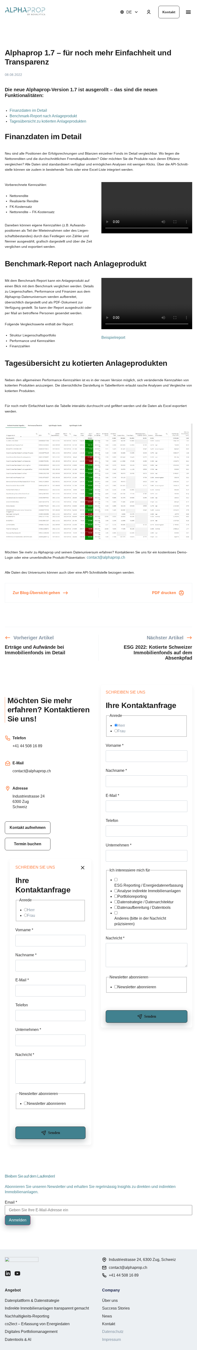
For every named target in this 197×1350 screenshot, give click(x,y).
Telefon (112, 821)
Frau (121, 731)
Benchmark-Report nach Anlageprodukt (43, 116)
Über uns (110, 1300)
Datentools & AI (18, 1339)
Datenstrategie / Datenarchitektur (145, 902)
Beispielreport (113, 337)
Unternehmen (118, 845)
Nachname (116, 770)
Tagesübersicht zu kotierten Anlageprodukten (48, 121)
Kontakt (108, 1324)
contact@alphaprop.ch (106, 557)
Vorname (114, 745)
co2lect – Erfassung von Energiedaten (37, 1324)
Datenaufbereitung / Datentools (144, 907)
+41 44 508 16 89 (27, 746)
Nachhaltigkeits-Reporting (27, 1316)
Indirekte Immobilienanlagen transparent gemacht (47, 1308)
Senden (150, 1016)
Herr (121, 725)
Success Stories (116, 1308)
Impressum (111, 1339)
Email (11, 1202)
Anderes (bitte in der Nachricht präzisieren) (140, 921)
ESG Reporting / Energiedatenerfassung (148, 885)
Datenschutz (112, 1332)
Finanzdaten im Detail (28, 110)
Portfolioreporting (132, 896)
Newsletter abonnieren (136, 987)
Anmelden (17, 1220)
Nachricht (115, 938)
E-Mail (112, 795)
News (107, 1316)
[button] (188, 12)
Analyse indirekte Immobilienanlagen (149, 891)
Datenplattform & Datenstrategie (32, 1300)
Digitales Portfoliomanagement (31, 1332)
